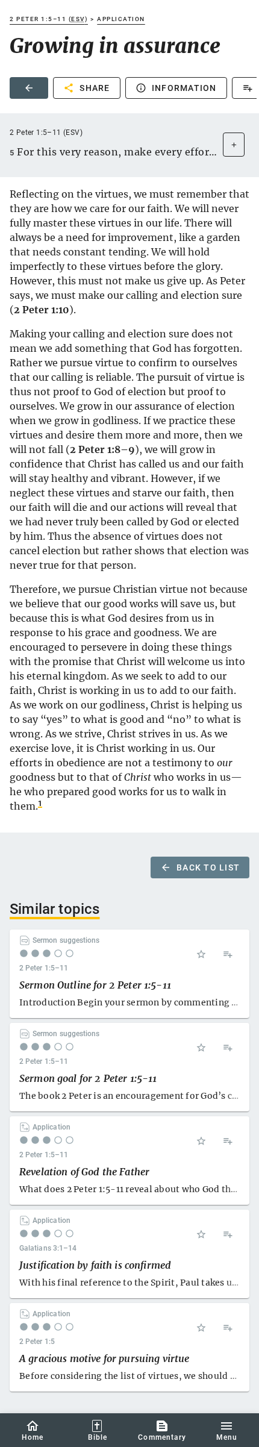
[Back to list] (29, 88)
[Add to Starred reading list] (201, 954)
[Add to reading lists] (228, 954)
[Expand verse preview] (234, 145)
